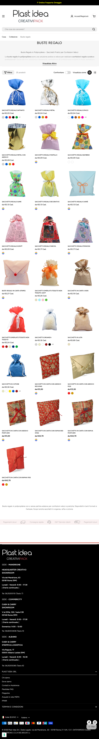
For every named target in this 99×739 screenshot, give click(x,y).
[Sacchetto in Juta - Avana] (69, 344)
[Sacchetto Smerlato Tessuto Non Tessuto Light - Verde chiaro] (46, 300)
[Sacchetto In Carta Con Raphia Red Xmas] (49, 412)
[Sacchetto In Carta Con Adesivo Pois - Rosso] (69, 393)
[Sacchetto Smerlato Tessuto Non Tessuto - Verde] (16, 346)
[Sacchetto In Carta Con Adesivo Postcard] (16, 412)
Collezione (13, 37)
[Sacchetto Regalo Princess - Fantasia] (69, 253)
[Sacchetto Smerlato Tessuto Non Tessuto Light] (49, 272)
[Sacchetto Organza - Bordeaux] (46, 344)
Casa (4, 37)
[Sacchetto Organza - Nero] (49, 344)
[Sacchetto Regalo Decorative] (49, 183)
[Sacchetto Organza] (49, 319)
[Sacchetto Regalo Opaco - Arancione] (79, 117)
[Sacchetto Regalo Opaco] (82, 92)
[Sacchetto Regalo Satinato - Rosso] (10, 117)
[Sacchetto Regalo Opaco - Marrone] (75, 117)
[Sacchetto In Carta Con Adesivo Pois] (82, 366)
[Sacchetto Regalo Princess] (82, 228)
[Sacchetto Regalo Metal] (49, 92)
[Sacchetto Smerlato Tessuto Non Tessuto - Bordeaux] (6, 346)
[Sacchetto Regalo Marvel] (49, 228)
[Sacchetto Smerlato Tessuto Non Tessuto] (16, 319)
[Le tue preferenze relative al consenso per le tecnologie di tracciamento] (4, 734)
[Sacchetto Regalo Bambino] (82, 137)
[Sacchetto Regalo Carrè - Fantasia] (69, 209)
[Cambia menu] (3, 16)
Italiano (24, 717)
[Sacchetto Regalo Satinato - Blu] (6, 117)
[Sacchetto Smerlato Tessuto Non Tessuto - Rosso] (3, 346)
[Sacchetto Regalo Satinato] (16, 92)
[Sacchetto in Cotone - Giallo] (10, 391)
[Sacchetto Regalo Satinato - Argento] (3, 117)
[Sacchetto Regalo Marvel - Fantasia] (36, 253)
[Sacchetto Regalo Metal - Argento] (36, 117)
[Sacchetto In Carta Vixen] (82, 272)
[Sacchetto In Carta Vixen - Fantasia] (69, 298)
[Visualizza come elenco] (95, 72)
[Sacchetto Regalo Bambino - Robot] (72, 162)
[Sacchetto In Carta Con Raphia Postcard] (82, 412)
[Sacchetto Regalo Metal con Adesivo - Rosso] (13, 164)
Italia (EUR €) (10, 717)
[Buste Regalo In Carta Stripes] (16, 272)
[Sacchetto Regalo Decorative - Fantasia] (36, 209)
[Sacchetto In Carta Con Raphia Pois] (16, 459)
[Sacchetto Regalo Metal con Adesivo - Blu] (6, 164)
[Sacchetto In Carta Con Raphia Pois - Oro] (6, 484)
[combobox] (49, 29)
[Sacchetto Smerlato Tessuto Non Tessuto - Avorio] (10, 346)
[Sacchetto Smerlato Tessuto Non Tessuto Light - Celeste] (39, 300)
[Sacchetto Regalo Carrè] (82, 183)
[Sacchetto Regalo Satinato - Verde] (16, 117)
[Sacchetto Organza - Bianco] (43, 344)
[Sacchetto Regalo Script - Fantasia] (3, 253)
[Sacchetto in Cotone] (16, 366)
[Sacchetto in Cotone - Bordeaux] (16, 391)
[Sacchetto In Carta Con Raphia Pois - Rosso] (3, 484)
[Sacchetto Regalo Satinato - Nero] (13, 117)
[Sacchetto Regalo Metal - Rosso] (46, 117)
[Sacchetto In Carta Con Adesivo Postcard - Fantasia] (3, 440)
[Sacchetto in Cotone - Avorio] (3, 391)
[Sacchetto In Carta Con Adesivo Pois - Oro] (72, 393)
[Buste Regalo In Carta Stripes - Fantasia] (3, 298)
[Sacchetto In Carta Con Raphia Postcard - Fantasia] (69, 440)
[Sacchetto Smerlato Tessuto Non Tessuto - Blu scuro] (13, 346)
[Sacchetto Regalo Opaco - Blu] (72, 117)
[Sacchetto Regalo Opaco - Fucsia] (82, 117)
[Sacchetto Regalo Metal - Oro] (43, 117)
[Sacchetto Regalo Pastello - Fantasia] (36, 162)
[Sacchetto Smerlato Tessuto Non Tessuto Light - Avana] (36, 300)
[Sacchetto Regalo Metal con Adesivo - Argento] (3, 164)
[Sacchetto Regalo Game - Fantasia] (3, 209)
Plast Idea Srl (13, 730)
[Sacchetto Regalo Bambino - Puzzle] (69, 162)
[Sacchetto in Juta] (82, 319)
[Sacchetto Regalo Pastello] (49, 137)
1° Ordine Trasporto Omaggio (49, 3)
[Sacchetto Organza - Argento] (36, 344)
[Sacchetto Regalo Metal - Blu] (39, 117)
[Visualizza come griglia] (89, 72)
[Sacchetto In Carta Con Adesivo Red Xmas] (49, 366)
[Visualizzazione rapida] (28, 82)
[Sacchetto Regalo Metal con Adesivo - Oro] (10, 164)
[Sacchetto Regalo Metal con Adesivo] (16, 137)
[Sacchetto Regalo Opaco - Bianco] (69, 117)
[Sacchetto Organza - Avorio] (39, 344)
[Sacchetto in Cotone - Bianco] (6, 391)
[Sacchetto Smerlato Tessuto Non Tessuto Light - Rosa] (43, 300)
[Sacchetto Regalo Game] (16, 183)
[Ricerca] (93, 29)
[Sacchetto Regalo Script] (16, 228)
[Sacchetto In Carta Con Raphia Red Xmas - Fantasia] (36, 440)
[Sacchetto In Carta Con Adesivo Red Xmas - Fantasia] (36, 393)
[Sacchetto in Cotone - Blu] (13, 391)
